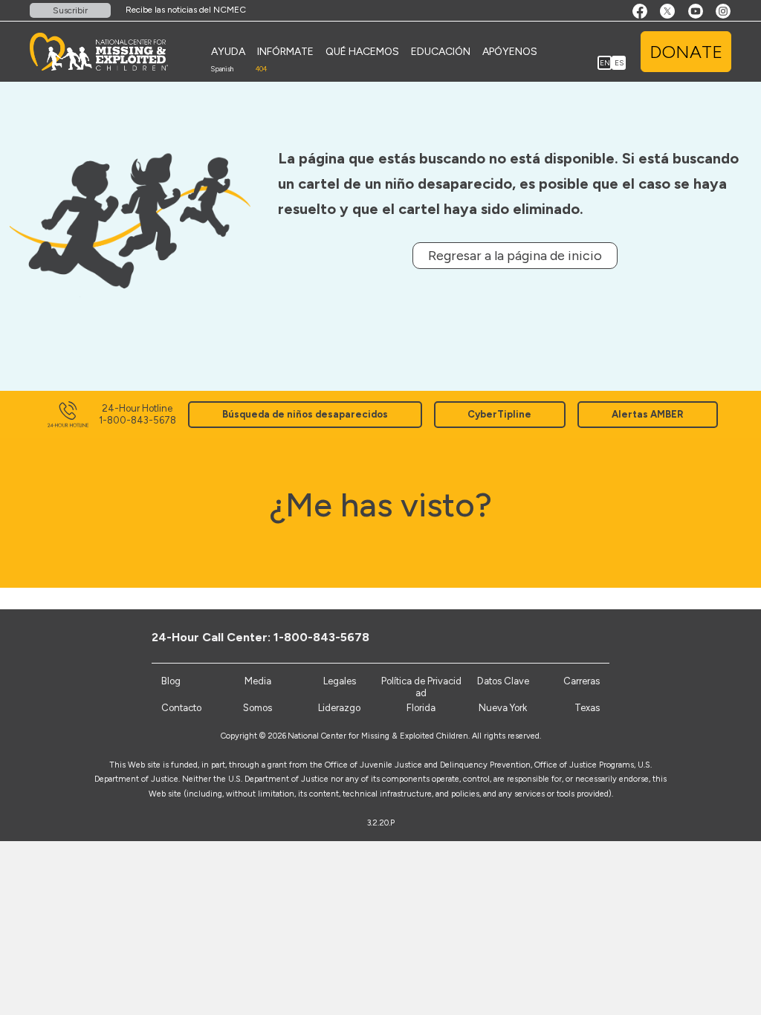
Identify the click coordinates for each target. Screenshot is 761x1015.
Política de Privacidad (421, 686)
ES (619, 63)
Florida (421, 707)
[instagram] (615, 637)
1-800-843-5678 (321, 637)
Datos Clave (503, 681)
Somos (257, 707)
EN (605, 63)
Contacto (181, 707)
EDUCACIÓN (440, 51)
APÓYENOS (509, 51)
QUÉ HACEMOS (362, 51)
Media (258, 681)
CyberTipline (499, 414)
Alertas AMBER (648, 414)
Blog (171, 681)
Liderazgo (339, 707)
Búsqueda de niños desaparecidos (305, 414)
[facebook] (542, 637)
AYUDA (228, 51)
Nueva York (503, 707)
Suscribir (70, 10)
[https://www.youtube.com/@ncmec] (591, 637)
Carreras (581, 681)
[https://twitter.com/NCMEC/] (566, 637)
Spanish (221, 69)
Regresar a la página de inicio (515, 255)
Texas (587, 707)
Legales (339, 681)
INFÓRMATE (285, 51)
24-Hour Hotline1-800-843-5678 (137, 414)
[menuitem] (228, 51)
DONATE (686, 51)
